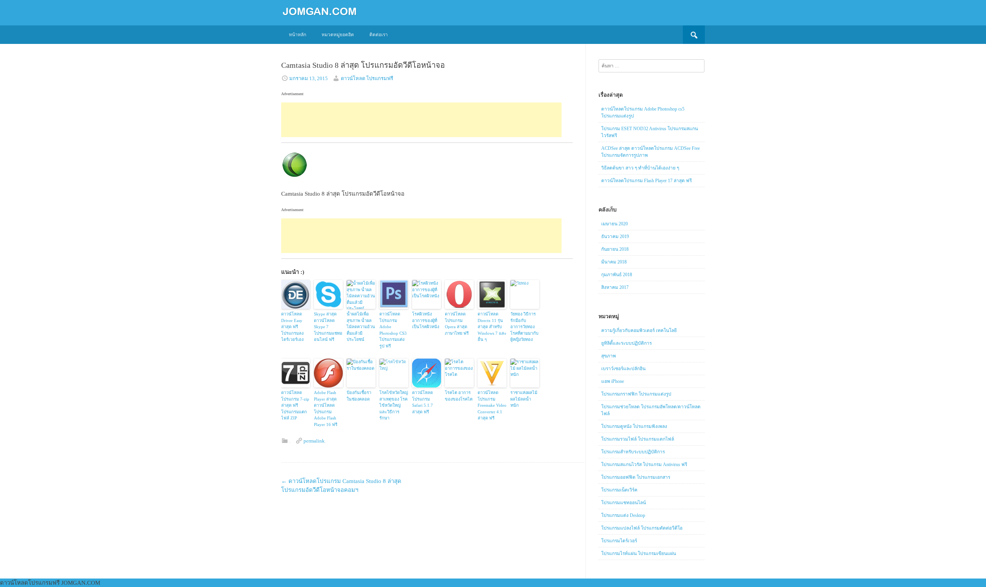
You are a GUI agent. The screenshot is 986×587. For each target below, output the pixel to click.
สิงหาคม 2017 (615, 287)
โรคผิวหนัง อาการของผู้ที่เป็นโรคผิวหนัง (425, 320)
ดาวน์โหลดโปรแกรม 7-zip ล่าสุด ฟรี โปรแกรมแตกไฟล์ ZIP (295, 405)
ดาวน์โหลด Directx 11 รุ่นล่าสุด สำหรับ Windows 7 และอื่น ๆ (492, 327)
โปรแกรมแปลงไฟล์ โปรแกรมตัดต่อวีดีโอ (641, 528)
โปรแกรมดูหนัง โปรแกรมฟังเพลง (634, 426)
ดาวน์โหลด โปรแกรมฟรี (367, 78)
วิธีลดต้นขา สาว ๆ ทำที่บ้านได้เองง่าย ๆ (640, 168)
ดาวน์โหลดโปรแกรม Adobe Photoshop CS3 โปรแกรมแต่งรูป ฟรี (393, 330)
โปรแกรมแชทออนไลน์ (623, 502)
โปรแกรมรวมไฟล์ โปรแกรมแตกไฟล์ (637, 439)
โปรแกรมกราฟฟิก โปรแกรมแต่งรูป (636, 394)
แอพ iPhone (612, 381)
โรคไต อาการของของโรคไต (459, 395)
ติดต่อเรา (378, 34)
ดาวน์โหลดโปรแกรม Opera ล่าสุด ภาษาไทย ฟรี (457, 323)
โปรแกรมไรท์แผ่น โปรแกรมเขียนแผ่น (638, 553)
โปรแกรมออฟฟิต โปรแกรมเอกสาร (635, 477)
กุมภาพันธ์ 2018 (616, 274)
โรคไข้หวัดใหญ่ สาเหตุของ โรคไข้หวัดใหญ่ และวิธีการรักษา (393, 405)
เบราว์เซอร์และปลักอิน (623, 368)
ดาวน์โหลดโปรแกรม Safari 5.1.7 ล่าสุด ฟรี (422, 402)
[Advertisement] (421, 119)
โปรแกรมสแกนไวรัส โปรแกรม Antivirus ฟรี (644, 464)
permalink (314, 441)
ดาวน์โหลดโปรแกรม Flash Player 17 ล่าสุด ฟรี (646, 180)
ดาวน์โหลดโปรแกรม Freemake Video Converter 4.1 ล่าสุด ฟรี (492, 405)
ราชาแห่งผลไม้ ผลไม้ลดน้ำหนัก (523, 399)
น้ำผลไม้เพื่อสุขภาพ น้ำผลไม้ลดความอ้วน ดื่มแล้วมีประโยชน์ (361, 327)
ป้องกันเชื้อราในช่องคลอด (359, 395)
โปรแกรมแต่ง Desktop (623, 515)
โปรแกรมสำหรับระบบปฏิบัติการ (633, 452)
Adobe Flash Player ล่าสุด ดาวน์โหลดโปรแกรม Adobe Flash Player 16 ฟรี (325, 408)
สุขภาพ (608, 356)
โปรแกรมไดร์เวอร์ (619, 540)
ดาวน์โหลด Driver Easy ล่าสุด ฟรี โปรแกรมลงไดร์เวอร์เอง (292, 327)
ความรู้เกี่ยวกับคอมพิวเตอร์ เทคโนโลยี (639, 330)
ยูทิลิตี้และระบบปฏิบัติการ (626, 343)
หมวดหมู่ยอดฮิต (338, 34)
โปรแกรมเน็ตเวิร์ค (619, 490)
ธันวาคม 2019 (615, 236)
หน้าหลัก (297, 34)
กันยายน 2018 (615, 249)
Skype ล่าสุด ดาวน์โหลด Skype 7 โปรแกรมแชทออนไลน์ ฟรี (328, 327)
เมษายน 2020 (614, 223)
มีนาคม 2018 (614, 262)
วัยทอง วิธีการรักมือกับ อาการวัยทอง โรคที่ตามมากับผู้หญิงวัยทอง (524, 327)
